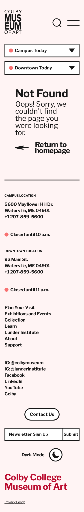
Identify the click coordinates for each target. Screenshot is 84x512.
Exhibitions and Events (27, 313)
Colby (10, 394)
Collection (15, 320)
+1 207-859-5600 (23, 216)
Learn (10, 326)
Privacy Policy (14, 502)
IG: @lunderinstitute (25, 369)
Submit (71, 434)
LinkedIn (13, 381)
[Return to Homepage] (13, 33)
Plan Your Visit (19, 307)
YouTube (13, 387)
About (10, 338)
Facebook (14, 375)
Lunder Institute (21, 332)
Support (13, 345)
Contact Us (42, 414)
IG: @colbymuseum (23, 362)
